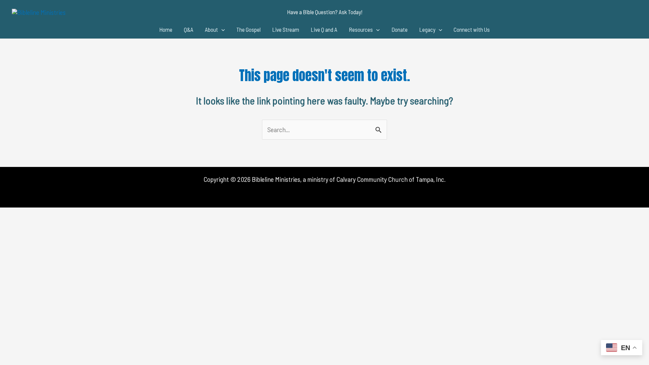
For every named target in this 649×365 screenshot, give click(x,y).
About (211, 29)
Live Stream (285, 29)
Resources (361, 29)
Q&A (188, 29)
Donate (399, 29)
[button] (324, 12)
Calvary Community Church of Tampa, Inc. (391, 179)
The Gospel (248, 29)
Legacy (427, 29)
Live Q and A (324, 29)
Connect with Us (472, 29)
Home (165, 29)
